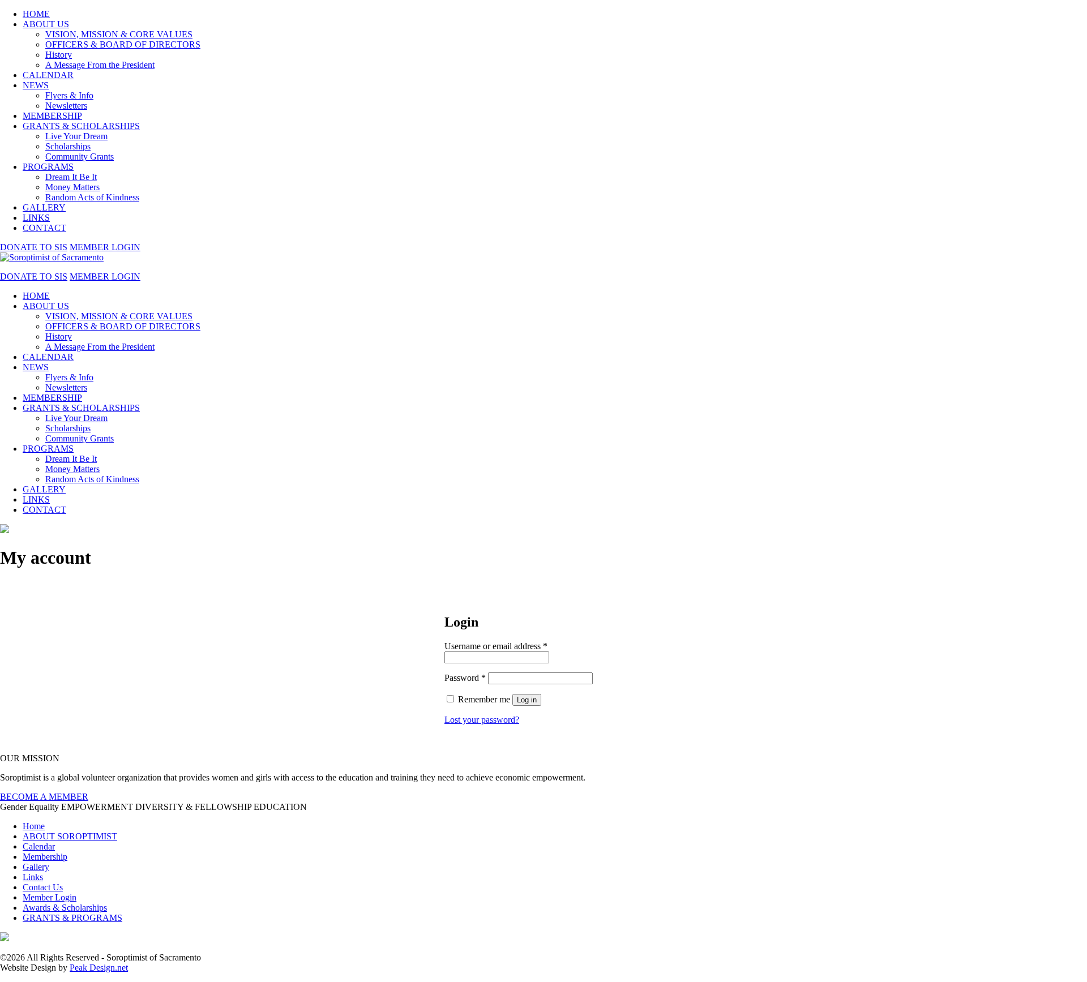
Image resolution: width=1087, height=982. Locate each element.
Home (34, 826)
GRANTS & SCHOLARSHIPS (81, 126)
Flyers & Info (69, 95)
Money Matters (72, 187)
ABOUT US (46, 24)
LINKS (36, 217)
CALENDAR (48, 75)
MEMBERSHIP (52, 116)
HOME (36, 14)
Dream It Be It (71, 177)
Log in (527, 700)
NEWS (36, 85)
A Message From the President (100, 65)
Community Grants (79, 156)
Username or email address (495, 646)
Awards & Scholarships (65, 907)
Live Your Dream (76, 136)
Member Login (49, 897)
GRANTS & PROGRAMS (72, 918)
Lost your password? (481, 719)
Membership (45, 856)
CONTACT (44, 228)
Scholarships (68, 146)
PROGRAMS (48, 166)
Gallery (36, 867)
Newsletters (66, 105)
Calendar (39, 846)
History (58, 54)
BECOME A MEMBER (44, 796)
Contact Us (43, 887)
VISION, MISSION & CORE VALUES (118, 34)
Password (465, 678)
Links (33, 877)
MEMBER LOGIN (105, 247)
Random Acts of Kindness (92, 197)
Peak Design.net (99, 967)
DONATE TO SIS (33, 247)
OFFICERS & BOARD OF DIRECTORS (122, 44)
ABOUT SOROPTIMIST (70, 836)
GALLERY (44, 207)
